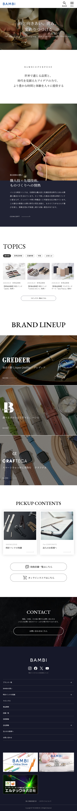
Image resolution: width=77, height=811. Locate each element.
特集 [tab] (39, 256)
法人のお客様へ (8, 731)
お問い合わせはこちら (38, 631)
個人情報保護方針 (31, 801)
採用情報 (6, 719)
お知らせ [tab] (49, 256)
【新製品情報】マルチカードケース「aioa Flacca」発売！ (62, 287)
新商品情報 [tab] (18, 256)
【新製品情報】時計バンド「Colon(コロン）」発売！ (37, 287)
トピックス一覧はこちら (38, 298)
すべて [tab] (7, 256)
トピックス (7, 701)
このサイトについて (45, 801)
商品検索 (6, 707)
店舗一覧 (6, 713)
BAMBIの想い (7, 688)
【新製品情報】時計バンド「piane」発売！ (12, 287)
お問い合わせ (7, 737)
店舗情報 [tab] (30, 256)
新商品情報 (16, 283)
